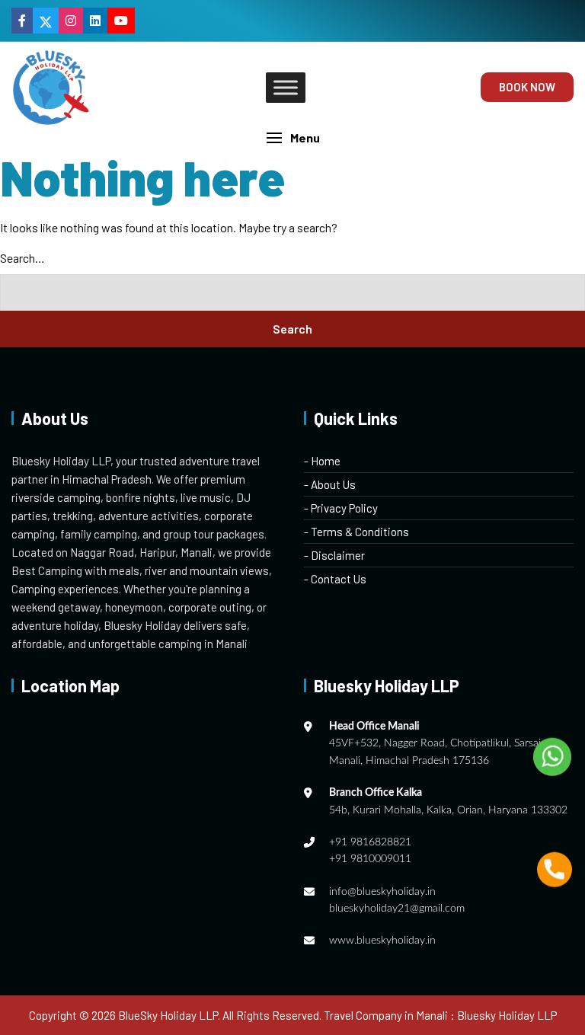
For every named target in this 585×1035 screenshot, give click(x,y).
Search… (22, 258)
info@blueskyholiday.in (382, 891)
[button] (292, 138)
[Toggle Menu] (285, 87)
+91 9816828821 (370, 842)
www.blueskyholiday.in (382, 940)
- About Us (330, 484)
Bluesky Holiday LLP (507, 1015)
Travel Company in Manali (386, 1015)
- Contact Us (335, 579)
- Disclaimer (334, 555)
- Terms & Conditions (356, 531)
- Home (322, 461)
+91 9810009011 (370, 859)
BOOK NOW (527, 87)
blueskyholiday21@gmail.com (397, 908)
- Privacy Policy (341, 508)
